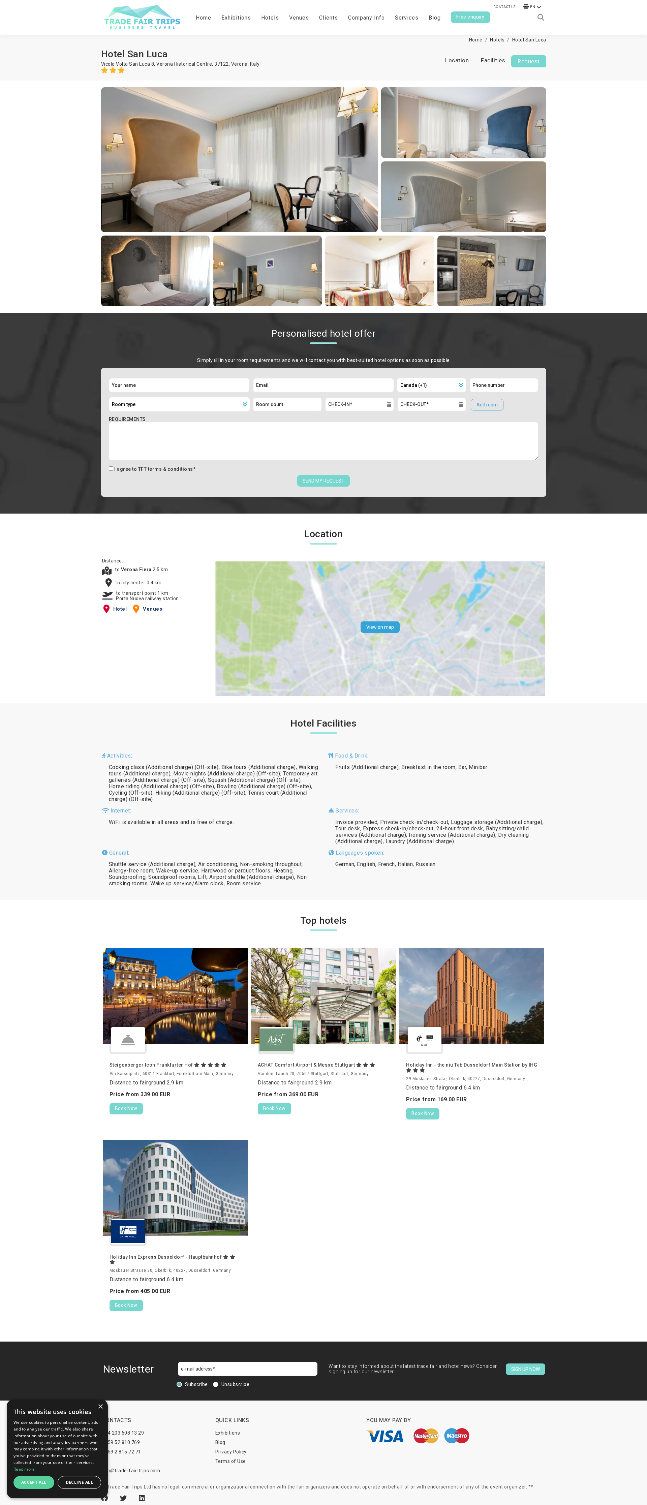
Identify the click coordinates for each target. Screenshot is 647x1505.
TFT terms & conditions (165, 469)
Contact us (504, 7)
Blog (435, 17)
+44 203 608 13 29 (123, 1433)
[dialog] (57, 1449)
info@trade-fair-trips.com (130, 1470)
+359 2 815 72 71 (121, 1451)
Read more (24, 1469)
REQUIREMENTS (127, 419)
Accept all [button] (34, 1482)
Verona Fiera (137, 569)
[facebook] (105, 1498)
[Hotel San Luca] (239, 159)
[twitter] (124, 1498)
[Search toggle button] (540, 17)
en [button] (532, 7)
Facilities (493, 60)
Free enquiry (470, 17)
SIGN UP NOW (525, 1369)
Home (203, 17)
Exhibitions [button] (236, 17)
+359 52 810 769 (121, 1442)
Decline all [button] (79, 1482)
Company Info (366, 17)
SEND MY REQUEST (323, 481)
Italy (255, 64)
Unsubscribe (235, 1384)
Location (457, 60)
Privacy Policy (231, 1451)
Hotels (270, 17)
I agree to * (154, 469)
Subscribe (196, 1384)
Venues (299, 17)
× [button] (100, 1406)
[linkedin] (142, 1498)
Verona (239, 64)
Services (407, 17)
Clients (328, 17)
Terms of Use (230, 1461)
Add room (487, 404)
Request (529, 61)
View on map (380, 627)
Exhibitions (227, 1433)
